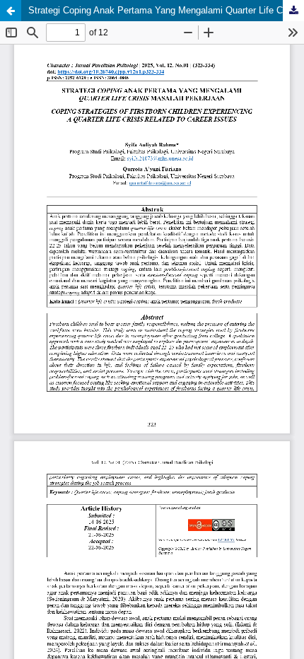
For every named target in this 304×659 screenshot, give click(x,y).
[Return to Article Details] (10, 10)
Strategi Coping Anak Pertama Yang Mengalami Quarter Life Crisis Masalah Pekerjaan (166, 10)
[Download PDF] (293, 10)
